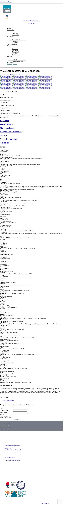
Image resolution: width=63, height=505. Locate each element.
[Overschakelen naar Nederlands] (7, 15)
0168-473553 (31, 23)
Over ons (9, 56)
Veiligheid (4, 143)
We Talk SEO (45, 503)
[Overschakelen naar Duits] (7, 18)
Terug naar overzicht (5, 74)
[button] (31, 26)
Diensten (9, 45)
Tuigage (3, 135)
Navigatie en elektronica (11, 131)
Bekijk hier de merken (10, 457)
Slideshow (16, 74)
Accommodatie (6, 124)
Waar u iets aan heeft (17, 61)
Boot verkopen (11, 36)
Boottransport (15, 54)
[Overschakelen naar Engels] (7, 16)
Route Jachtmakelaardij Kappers (12, 445)
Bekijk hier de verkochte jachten (12, 460)
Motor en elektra (7, 128)
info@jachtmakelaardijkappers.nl (31, 20)
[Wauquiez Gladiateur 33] (6, 76)
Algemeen (4, 120)
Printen (12, 74)
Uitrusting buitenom (9, 139)
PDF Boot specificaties (8, 400)
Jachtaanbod (10, 30)
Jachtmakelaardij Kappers (6, 2)
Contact (21, 74)
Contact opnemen (12, 64)
